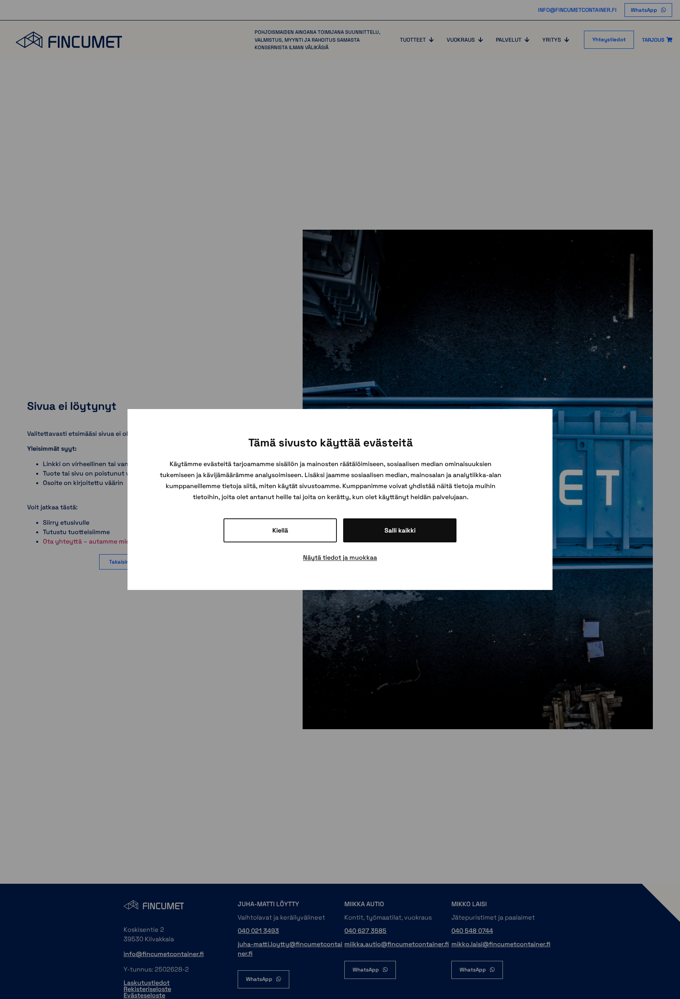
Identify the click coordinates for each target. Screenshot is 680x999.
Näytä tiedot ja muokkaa (340, 557)
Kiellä (280, 530)
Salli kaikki (400, 530)
